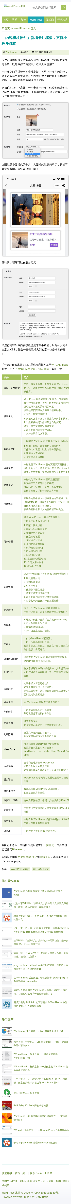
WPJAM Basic (60, 364)
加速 (23, 19)
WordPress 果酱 (11, 1192)
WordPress (36, 19)
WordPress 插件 (20, 869)
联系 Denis (36, 1173)
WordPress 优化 (27, 856)
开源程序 (62, 19)
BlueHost (18, 849)
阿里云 (50, 845)
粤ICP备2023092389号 (44, 1192)
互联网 (50, 19)
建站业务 (45, 856)
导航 (14, 19)
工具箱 (48, 1173)
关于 (25, 1173)
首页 (6, 19)
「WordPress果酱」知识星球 (32, 369)
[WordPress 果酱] (15, 6)
